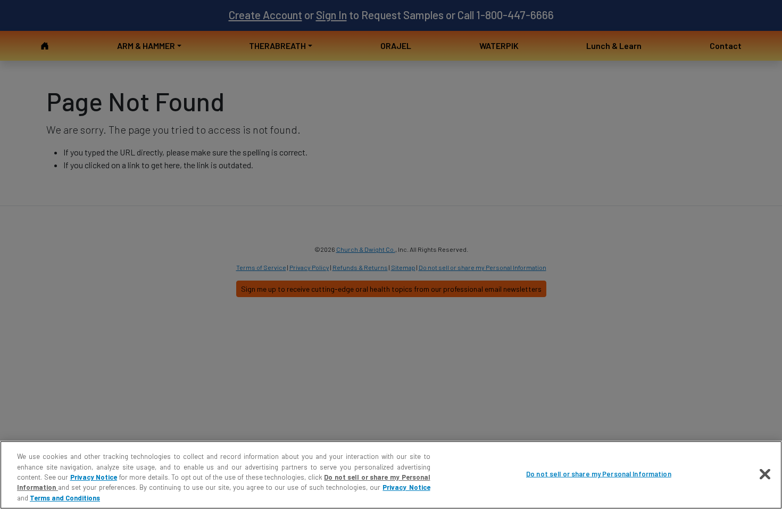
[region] (391, 475)
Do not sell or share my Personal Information (598, 474)
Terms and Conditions (65, 498)
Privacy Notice (94, 477)
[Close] (765, 474)
